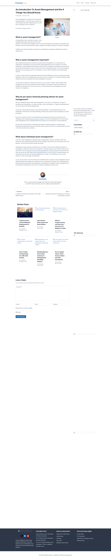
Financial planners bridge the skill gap (34, 119)
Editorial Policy (80, 540)
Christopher (19, 15)
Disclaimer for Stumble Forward (85, 538)
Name (18, 304)
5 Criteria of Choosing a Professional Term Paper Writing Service (28, 193)
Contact (87, 2)
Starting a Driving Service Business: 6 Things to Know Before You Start (57, 193)
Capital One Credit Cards (62, 534)
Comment (19, 287)
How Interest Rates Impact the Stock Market (42, 222)
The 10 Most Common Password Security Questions (44, 539)
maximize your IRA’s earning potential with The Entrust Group (42, 150)
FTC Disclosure (81, 536)
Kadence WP (68, 555)
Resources (93, 2)
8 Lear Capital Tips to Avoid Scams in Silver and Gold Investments (60, 255)
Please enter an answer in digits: (24, 308)
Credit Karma (59, 536)
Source (57, 37)
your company (26, 70)
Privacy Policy (80, 534)
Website (55, 304)
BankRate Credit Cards (62, 542)
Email (36, 304)
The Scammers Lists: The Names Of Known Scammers (44, 535)
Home (77, 2)
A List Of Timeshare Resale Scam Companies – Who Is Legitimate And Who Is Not (44, 544)
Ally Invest (59, 540)
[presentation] (25, 212)
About (82, 2)
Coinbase (58, 538)
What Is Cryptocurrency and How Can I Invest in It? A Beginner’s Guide (60, 224)
